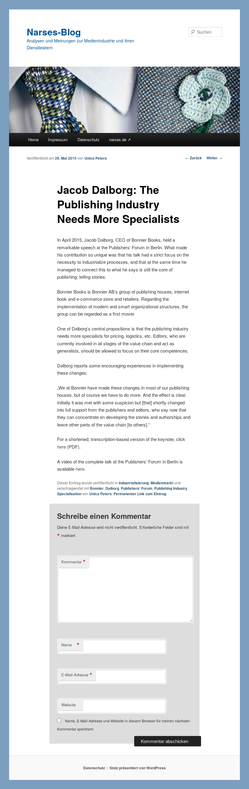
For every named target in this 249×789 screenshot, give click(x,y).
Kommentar (73, 562)
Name (70, 645)
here (61, 446)
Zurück (193, 158)
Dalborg (112, 488)
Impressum (58, 139)
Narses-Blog (54, 31)
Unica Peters (95, 158)
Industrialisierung (134, 483)
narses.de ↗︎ (120, 139)
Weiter (214, 158)
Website (68, 705)
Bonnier (97, 488)
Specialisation (69, 493)
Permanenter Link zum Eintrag (140, 493)
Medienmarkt (162, 483)
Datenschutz (88, 139)
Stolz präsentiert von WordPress (138, 768)
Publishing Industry (170, 488)
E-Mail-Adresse (76, 675)
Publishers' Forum (136, 488)
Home (33, 139)
